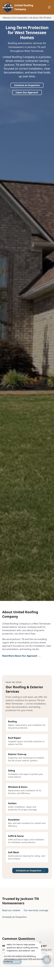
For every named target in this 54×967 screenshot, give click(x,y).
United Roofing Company (23, 7)
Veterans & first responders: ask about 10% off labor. (27, 17)
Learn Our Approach (27, 92)
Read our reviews (11, 910)
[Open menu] (49, 7)
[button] (48, 956)
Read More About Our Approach (21, 655)
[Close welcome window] (40, 942)
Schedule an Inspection (27, 85)
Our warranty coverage (36, 910)
